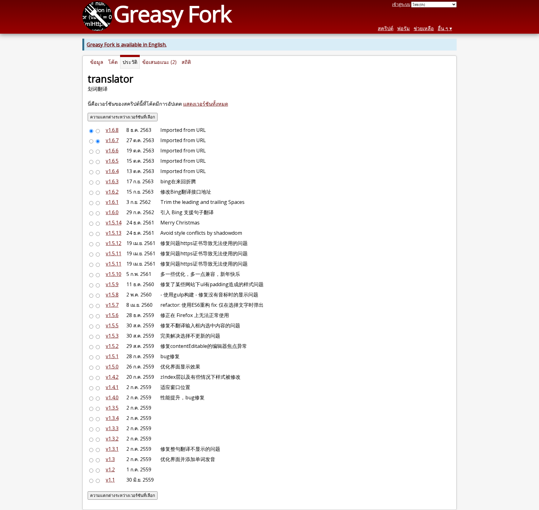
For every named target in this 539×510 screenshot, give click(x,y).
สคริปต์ (385, 28)
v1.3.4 (112, 418)
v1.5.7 (112, 304)
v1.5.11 (113, 253)
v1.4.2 (112, 376)
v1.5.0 (112, 366)
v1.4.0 (112, 397)
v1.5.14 (113, 222)
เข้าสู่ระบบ (401, 4)
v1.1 (110, 479)
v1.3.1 (112, 448)
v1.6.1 (112, 202)
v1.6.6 (112, 150)
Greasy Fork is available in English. (127, 44)
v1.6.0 (112, 212)
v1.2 (110, 469)
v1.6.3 (112, 181)
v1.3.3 (112, 428)
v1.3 (110, 459)
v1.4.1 (112, 387)
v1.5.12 (113, 243)
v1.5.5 (112, 325)
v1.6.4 (112, 171)
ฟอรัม (403, 28)
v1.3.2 (112, 438)
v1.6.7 (112, 140)
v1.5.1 (112, 356)
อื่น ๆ (443, 28)
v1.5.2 (112, 346)
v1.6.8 (112, 130)
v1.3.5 (112, 407)
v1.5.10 (113, 274)
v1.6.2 (112, 191)
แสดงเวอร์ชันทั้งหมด (205, 103)
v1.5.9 (112, 284)
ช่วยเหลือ (424, 28)
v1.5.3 (112, 335)
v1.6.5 (112, 160)
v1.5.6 (112, 315)
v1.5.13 (113, 232)
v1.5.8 (112, 294)
